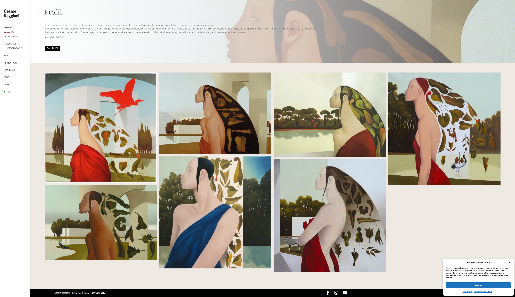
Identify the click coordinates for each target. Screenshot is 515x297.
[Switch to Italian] (6, 91)
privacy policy (98, 293)
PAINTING (8, 27)
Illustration (10, 43)
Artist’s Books (11, 36)
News (6, 77)
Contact (8, 84)
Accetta (478, 285)
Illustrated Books (13, 48)
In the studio (10, 62)
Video (6, 55)
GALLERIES (9, 32)
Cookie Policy (467, 292)
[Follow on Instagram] (336, 292)
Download (9, 70)
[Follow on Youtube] (345, 292)
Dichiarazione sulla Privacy (483, 292)
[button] (509, 262)
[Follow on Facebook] (328, 292)
